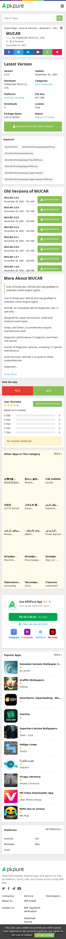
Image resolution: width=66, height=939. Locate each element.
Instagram (27, 637)
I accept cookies (44, 935)
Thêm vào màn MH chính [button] (35, 624)
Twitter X (40, 637)
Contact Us (8, 907)
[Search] (60, 18)
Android (44, 28)
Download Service (29, 920)
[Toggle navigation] (62, 6)
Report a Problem (45, 117)
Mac (37, 844)
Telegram (14, 637)
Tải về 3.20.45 (33, 617)
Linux (7, 849)
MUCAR (57, 28)
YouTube (52, 637)
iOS (37, 838)
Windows (9, 844)
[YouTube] (18, 887)
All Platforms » (54, 829)
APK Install (30, 900)
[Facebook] (8, 887)
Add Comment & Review (47, 403)
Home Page (10, 28)
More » (58, 453)
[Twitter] (3, 887)
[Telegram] (13, 887)
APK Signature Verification (32, 909)
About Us (7, 900)
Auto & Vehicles (28, 28)
